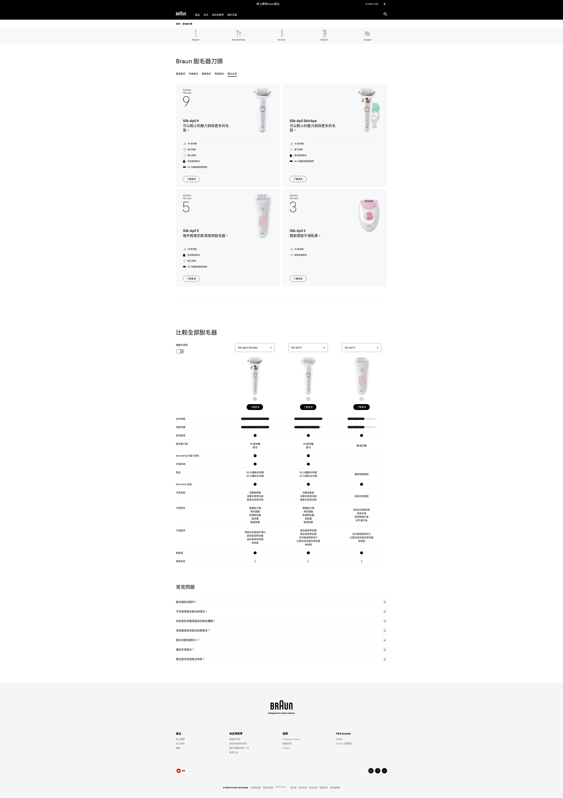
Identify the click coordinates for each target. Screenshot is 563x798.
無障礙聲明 (335, 787)
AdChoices (280, 787)
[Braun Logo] (181, 13)
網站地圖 (303, 787)
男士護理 (180, 739)
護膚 (178, 748)
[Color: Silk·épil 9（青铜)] (308, 399)
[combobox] (254, 347)
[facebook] (377, 770)
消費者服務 (255, 787)
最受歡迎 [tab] (180, 73)
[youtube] (384, 770)
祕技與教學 (218, 14)
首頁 (178, 24)
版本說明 (313, 787)
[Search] (385, 13)
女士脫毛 (180, 743)
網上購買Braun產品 (268, 3)
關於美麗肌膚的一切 (239, 748)
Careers (286, 748)
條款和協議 (268, 787)
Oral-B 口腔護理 (344, 743)
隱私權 (293, 787)
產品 (197, 14)
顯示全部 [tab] (232, 73)
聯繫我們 (287, 743)
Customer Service (291, 739)
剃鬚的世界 (234, 739)
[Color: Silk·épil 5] (361, 399)
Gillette (339, 739)
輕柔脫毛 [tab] (206, 73)
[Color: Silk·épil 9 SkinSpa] (255, 399)
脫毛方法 (233, 752)
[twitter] (371, 770)
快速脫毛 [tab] (193, 73)
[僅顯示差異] (180, 351)
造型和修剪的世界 (238, 743)
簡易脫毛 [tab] (219, 73)
